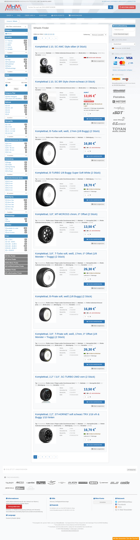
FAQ (18, 15)
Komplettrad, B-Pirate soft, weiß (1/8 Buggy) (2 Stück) (63, 296)
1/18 (16, 112)
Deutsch (8, 518)
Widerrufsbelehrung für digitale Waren (17, 503)
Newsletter (132, 1)
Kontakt (43, 15)
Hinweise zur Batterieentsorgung (15, 509)
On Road (16, 169)
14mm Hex (16, 202)
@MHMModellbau (125, 502)
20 (51, 34)
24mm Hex (16, 207)
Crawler (16, 164)
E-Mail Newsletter (125, 510)
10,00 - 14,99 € (16, 244)
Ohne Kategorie (16, 96)
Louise (16, 43)
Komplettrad (16, 62)
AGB (7, 501)
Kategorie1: (12, 21)
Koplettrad (16, 64)
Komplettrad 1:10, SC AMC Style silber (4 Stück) (60, 46)
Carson (16, 47)
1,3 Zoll (16, 127)
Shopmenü (114, 1)
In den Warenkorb (95, 119)
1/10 (16, 106)
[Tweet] (116, 502)
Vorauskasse (116, 67)
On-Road (16, 171)
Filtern (16, 89)
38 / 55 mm (16, 150)
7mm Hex (16, 209)
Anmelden (103, 502)
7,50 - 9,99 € (16, 242)
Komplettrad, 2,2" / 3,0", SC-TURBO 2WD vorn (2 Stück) (65, 376)
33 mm (16, 146)
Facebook (122, 504)
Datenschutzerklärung (36, 511)
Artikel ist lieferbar (95, 189)
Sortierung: (86, 34)
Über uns (29, 15)
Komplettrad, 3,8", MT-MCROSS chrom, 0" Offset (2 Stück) (66, 214)
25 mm (16, 143)
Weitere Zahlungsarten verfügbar (122, 70)
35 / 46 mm (16, 148)
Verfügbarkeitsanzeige (62, 501)
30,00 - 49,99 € (16, 248)
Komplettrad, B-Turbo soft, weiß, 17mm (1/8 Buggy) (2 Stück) (67, 131)
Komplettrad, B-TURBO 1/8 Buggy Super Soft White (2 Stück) (67, 172)
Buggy (16, 162)
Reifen (16, 66)
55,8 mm (16, 183)
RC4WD (16, 49)
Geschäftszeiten (11, 511)
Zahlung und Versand (32, 509)
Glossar (52, 501)
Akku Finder (11, 256)
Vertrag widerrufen (14, 506)
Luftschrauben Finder (14, 273)
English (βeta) (16, 518)
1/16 (16, 110)
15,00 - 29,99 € (16, 246)
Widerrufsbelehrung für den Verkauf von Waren (24, 501)
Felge (16, 59)
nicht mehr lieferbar (95, 57)
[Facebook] (116, 504)
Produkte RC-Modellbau (16, 99)
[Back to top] (138, 486)
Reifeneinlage (16, 68)
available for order (16, 228)
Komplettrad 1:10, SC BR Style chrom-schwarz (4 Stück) (65, 81)
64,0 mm (16, 190)
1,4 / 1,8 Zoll (16, 129)
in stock (16, 230)
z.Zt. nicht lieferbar (94, 147)
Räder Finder (11, 270)
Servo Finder (11, 259)
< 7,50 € (16, 239)
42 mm (16, 152)
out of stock (16, 232)
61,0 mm (16, 185)
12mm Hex (16, 200)
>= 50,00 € (16, 250)
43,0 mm (16, 181)
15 (48, 34)
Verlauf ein (132, 470)
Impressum (25, 511)
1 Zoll (16, 124)
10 (46, 34)
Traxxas (16, 41)
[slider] (6, 85)
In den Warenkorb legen (121, 34)
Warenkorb (76, 15)
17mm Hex (16, 204)
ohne (16, 221)
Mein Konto (123, 1)
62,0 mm (16, 188)
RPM (16, 45)
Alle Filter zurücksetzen (16, 26)
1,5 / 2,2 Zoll (16, 131)
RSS (120, 507)
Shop (9, 15)
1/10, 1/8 (16, 108)
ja (16, 219)
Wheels (17, 34)
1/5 (16, 114)
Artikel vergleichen (98, 61)
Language (106, 1)
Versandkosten (60, 522)
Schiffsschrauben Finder (15, 266)
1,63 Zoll (16, 133)
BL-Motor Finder (12, 263)
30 (53, 34)
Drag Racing (16, 167)
